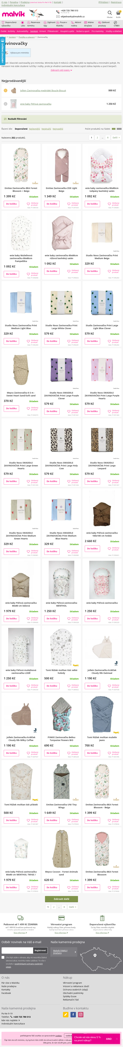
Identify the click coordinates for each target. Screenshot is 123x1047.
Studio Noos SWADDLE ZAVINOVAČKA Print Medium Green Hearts (21, 535)
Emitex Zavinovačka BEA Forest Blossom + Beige (21, 189)
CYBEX (117, 25)
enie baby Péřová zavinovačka (35, 103)
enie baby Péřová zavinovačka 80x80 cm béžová (21, 604)
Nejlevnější (34, 128)
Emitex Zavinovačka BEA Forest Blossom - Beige (102, 806)
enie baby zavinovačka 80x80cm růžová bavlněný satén (61, 257)
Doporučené (21, 128)
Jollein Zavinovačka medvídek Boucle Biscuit (43, 90)
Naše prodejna (9, 986)
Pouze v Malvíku (61, 24)
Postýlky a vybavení (27, 37)
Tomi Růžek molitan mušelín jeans (102, 739)
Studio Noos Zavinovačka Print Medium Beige (102, 257)
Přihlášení (104, 2)
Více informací (20, 933)
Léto (23, 25)
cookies (59, 1035)
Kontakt (57, 2)
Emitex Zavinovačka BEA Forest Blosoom (102, 873)
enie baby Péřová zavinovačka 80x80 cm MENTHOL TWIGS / (21, 873)
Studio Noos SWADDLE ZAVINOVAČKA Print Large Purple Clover (61, 395)
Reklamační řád (71, 999)
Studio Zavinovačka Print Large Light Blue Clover (102, 327)
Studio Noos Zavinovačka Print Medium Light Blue (21, 327)
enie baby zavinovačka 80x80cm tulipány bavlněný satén (101, 189)
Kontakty (6, 989)
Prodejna (25, 2)
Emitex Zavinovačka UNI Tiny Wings (61, 806)
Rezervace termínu (33, 24)
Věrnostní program (72, 982)
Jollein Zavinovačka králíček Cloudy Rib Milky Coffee (21, 739)
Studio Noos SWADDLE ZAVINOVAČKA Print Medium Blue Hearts (61, 535)
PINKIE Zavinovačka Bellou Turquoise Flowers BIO (61, 739)
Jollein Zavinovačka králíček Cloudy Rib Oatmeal (102, 671)
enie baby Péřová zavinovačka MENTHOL (61, 604)
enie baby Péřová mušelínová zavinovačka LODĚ (21, 671)
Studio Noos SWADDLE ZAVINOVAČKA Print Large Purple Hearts (102, 395)
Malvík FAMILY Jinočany (60, 952)
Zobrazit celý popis (60, 70)
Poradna (14, 2)
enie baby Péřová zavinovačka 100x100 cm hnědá (102, 534)
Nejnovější (58, 128)
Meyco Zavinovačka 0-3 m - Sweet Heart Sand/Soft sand (21, 394)
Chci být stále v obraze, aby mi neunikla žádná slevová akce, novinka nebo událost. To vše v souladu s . (26, 962)
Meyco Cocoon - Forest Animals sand (61, 873)
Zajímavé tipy (49, 24)
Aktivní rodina (76, 24)
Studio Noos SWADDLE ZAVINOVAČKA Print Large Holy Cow (61, 465)
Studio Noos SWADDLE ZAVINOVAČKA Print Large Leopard (102, 465)
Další (115, 137)
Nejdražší (46, 128)
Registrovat (40, 950)
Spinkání (12, 37)
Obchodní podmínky (73, 993)
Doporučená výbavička (9, 24)
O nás (4, 2)
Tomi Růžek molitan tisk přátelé (21, 804)
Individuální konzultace (13, 5)
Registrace (116, 2)
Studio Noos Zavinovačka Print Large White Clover (61, 327)
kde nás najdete (10, 1020)
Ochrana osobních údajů (75, 989)
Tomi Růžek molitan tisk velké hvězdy (61, 671)
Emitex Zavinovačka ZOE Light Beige (61, 189)
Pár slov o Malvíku (11, 982)
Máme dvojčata (89, 24)
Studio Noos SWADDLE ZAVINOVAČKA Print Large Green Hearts (21, 465)
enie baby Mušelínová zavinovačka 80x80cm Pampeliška (21, 258)
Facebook (6, 993)
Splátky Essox (69, 996)
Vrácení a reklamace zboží (76, 986)
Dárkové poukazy (104, 24)
